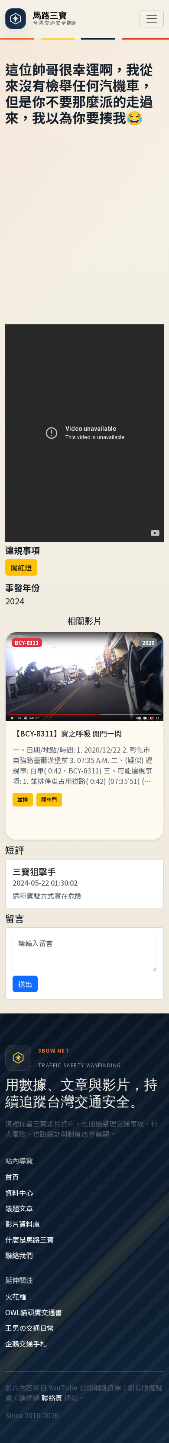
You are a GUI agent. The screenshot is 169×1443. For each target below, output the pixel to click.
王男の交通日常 (29, 1328)
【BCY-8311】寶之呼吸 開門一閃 (67, 733)
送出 (25, 984)
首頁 (12, 1177)
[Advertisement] (84, 235)
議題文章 (19, 1208)
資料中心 (19, 1192)
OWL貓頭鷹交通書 (33, 1312)
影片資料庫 (22, 1224)
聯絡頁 (52, 1398)
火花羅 (15, 1296)
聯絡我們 (19, 1255)
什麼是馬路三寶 (29, 1239)
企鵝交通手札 (26, 1343)
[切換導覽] (152, 18)
